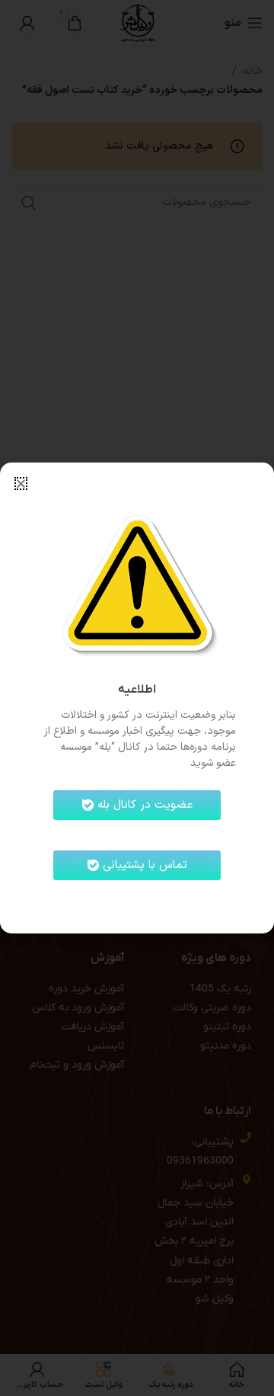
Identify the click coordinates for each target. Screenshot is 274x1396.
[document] (137, 698)
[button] (21, 483)
